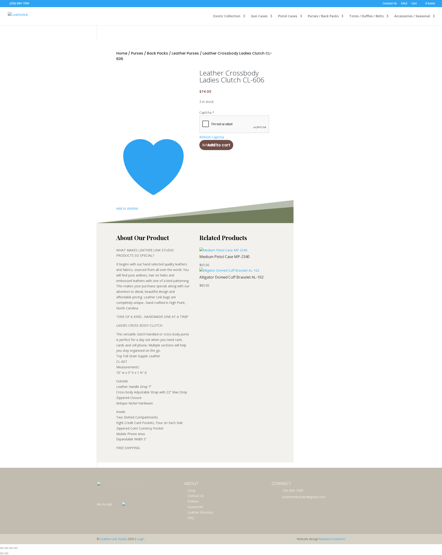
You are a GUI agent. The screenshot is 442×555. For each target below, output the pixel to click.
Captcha (206, 112)
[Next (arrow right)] (6, 553)
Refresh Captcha (211, 137)
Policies (193, 501)
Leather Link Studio (113, 539)
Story (191, 490)
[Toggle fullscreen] (6, 548)
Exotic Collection (226, 16)
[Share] (11, 548)
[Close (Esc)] (15, 548)
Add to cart (218, 145)
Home (121, 53)
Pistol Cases (287, 16)
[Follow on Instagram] (296, 505)
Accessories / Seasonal (412, 16)
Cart (414, 3)
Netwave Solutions (332, 539)
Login (140, 539)
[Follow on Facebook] (276, 505)
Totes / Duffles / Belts (366, 16)
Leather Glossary (200, 512)
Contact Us (390, 3)
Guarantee (195, 507)
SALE (404, 3)
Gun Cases (259, 16)
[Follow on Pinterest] (286, 505)
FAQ (191, 518)
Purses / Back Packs (323, 16)
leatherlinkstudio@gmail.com (303, 497)
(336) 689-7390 (19, 3)
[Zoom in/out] (2, 548)
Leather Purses (185, 53)
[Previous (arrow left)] (2, 553)
